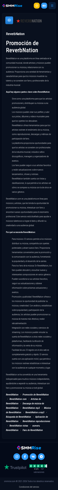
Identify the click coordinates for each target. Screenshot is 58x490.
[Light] (37, 6)
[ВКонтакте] (33, 456)
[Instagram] (16, 456)
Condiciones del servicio (29, 487)
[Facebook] (25, 456)
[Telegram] (41, 456)
